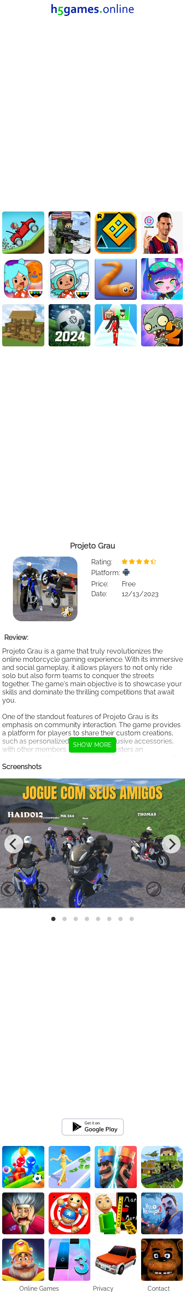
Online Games (39, 1288)
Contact (159, 1288)
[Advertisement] (92, 114)
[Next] (171, 843)
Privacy (103, 1288)
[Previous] (13, 843)
